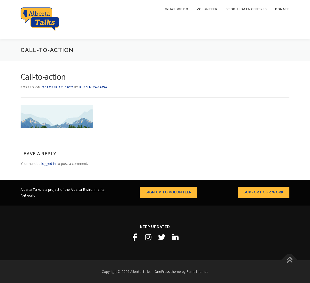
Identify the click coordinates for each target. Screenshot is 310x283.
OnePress (162, 271)
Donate (282, 9)
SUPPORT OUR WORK (264, 192)
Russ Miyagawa (93, 87)
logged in (48, 163)
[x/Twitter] (161, 237)
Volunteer (207, 9)
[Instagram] (148, 237)
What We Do (176, 9)
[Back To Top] (289, 260)
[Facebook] (134, 237)
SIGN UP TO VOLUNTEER (169, 192)
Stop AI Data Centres (246, 9)
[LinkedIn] (175, 237)
